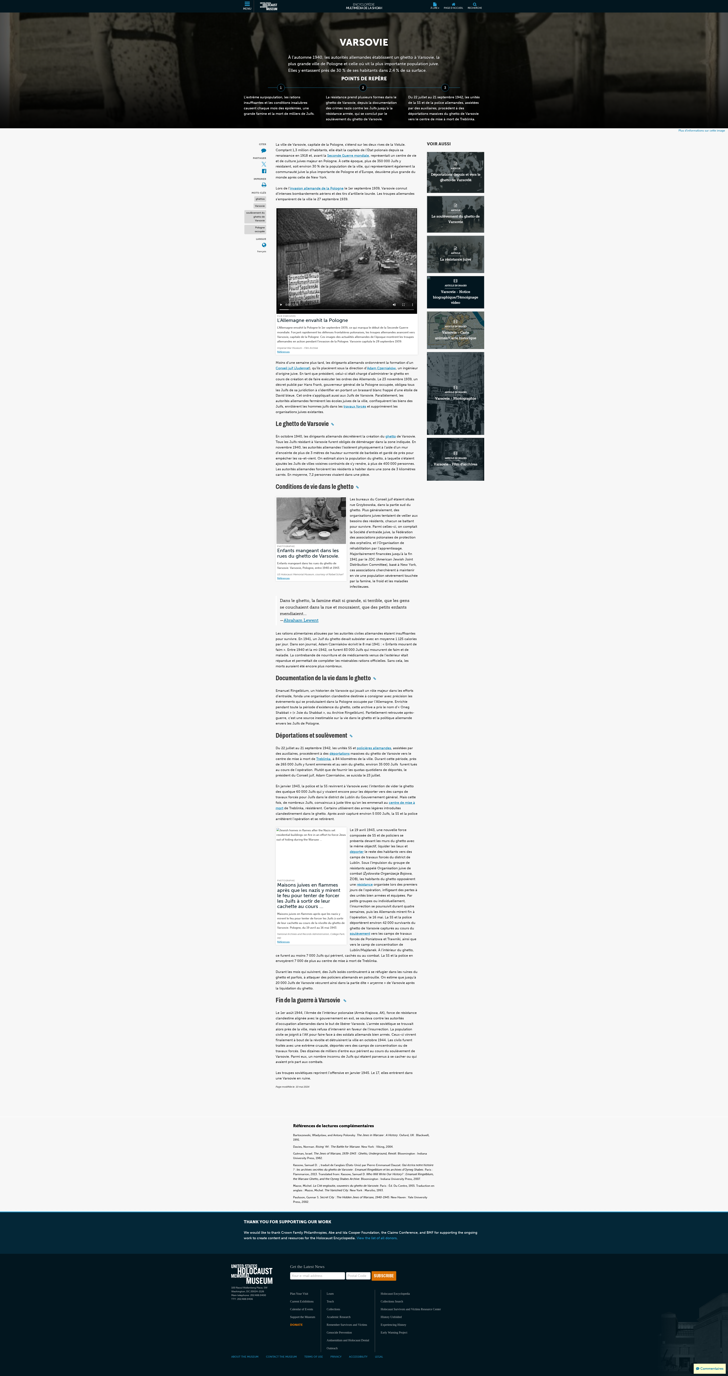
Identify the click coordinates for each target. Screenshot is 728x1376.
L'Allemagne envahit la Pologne (312, 320)
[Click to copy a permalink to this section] (332, 424)
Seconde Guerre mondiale (348, 155)
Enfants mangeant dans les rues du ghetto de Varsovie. (308, 553)
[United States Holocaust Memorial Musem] (251, 1274)
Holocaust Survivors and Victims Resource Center (411, 1309)
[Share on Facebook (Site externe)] (264, 171)
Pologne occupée (260, 229)
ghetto (390, 436)
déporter (357, 852)
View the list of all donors (377, 1238)
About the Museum (244, 1356)
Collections (333, 1309)
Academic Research (339, 1317)
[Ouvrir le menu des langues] (264, 245)
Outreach (332, 1348)
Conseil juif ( (292, 368)
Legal (379, 1356)
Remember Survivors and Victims (347, 1324)
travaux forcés (355, 406)
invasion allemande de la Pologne (317, 188)
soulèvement (360, 933)
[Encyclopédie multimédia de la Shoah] (364, 6)
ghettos (260, 198)
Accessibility (358, 1356)
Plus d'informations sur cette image (702, 130)
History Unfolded (391, 1317)
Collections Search (392, 1301)
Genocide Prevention (339, 1332)
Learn (330, 1293)
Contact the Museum (281, 1356)
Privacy (335, 1356)
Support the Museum (302, 1317)
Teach (330, 1301)
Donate (296, 1325)
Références (283, 351)
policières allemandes (374, 748)
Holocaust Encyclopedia (395, 1293)
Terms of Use (313, 1356)
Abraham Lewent (301, 620)
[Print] (264, 185)
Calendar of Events (301, 1309)
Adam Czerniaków (381, 368)
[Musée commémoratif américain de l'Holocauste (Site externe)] (268, 6)
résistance (365, 884)
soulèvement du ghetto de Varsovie (255, 216)
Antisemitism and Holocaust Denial (348, 1340)
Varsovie (260, 205)
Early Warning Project (394, 1332)
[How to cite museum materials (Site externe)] (263, 150)
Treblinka (323, 759)
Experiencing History (393, 1324)
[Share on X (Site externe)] (264, 164)
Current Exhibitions (302, 1301)
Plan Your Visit (299, 1293)
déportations (339, 753)
